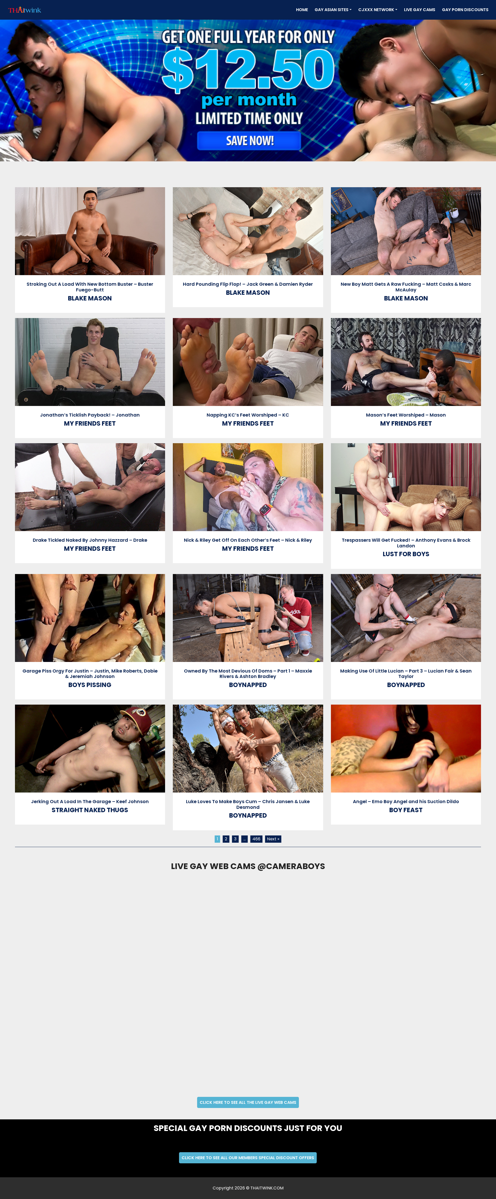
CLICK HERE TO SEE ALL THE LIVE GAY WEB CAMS (248, 1102)
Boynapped (248, 685)
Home (303, 9)
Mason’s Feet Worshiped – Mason (406, 415)
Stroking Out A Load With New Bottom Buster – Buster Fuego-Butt (90, 287)
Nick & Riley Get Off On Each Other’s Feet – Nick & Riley (248, 540)
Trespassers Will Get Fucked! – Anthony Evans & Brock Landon (406, 543)
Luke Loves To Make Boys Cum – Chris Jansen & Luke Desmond (248, 804)
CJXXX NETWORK (376, 10)
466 (256, 839)
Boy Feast (406, 810)
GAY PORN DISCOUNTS (465, 10)
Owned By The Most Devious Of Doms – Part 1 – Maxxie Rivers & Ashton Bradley (248, 674)
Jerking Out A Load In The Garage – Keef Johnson (90, 801)
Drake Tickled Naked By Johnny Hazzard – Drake (90, 540)
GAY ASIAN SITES (331, 10)
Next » (273, 839)
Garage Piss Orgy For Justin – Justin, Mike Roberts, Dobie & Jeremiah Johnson (90, 674)
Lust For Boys (406, 554)
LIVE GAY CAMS (419, 10)
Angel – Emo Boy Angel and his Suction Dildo (406, 801)
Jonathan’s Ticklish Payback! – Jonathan (90, 415)
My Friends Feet (90, 423)
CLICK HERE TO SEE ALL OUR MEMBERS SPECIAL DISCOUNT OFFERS (248, 1158)
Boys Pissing (89, 685)
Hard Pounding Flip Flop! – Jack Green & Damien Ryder (248, 284)
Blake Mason (90, 298)
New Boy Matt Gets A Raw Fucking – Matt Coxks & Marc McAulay (406, 287)
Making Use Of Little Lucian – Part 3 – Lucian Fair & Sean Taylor (406, 674)
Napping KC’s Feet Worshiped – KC (248, 415)
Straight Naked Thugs (90, 810)
